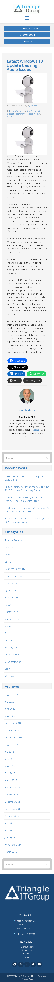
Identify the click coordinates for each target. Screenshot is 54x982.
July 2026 (9, 701)
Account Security (13, 540)
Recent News (20, 114)
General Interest (37, 111)
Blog (28, 111)
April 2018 (10, 773)
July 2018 (9, 751)
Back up (9, 561)
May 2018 (10, 765)
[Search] (47, 457)
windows (10, 116)
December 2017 (13, 801)
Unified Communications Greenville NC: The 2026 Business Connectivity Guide (27, 488)
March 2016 (11, 851)
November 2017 (13, 808)
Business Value (13, 583)
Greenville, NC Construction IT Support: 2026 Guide (25, 478)
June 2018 (10, 758)
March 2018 (11, 780)
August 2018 (11, 744)
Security (9, 640)
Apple (8, 554)
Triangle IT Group (27, 2)
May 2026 (10, 715)
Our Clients (27, 953)
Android (9, 547)
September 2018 (13, 737)
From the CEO (12, 597)
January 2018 (11, 794)
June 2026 (10, 708)
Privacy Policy (28, 978)
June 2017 (10, 823)
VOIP (7, 668)
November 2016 (13, 844)
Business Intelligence (15, 576)
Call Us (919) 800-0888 (27, 28)
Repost (11, 111)
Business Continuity (15, 568)
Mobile (8, 625)
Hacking (8, 604)
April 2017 (10, 830)
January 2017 (11, 837)
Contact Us (27, 41)
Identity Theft (11, 611)
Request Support (27, 34)
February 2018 (12, 787)
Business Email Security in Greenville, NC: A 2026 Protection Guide (27, 520)
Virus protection (13, 661)
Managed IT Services (15, 618)
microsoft (10, 114)
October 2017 (12, 816)
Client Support (27, 946)
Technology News (33, 114)
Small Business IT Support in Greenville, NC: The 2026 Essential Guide (27, 509)
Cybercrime (10, 590)
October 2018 (12, 730)
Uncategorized (12, 654)
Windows (18, 111)
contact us (35, 430)
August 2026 (11, 694)
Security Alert (11, 647)
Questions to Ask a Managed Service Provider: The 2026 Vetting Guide (23, 499)
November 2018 (13, 723)
